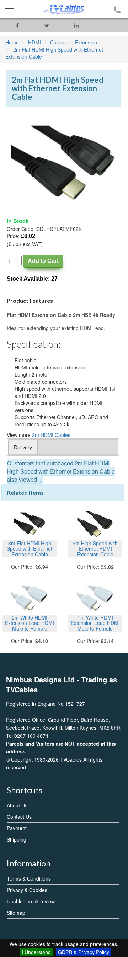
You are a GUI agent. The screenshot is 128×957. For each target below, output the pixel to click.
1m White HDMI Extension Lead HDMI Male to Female (95, 623)
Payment (17, 828)
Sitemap (16, 912)
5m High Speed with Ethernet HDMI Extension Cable (95, 549)
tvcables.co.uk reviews (32, 901)
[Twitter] (47, 25)
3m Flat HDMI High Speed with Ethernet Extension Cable (29, 549)
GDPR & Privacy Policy (83, 952)
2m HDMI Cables (51, 434)
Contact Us (19, 816)
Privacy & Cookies (27, 889)
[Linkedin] (76, 25)
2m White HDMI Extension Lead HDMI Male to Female (29, 623)
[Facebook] (17, 25)
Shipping (16, 839)
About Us (17, 805)
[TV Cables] (64, 9)
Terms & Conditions (29, 878)
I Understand (36, 952)
